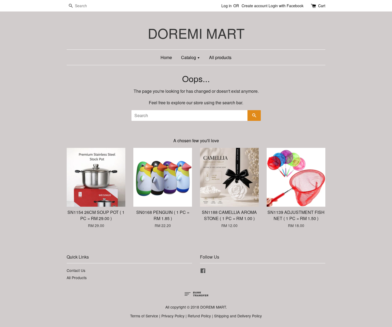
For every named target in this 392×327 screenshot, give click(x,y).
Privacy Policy (173, 315)
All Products (77, 277)
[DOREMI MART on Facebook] (203, 271)
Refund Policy (199, 315)
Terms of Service (144, 315)
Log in (226, 5)
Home (166, 57)
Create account (254, 5)
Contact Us (76, 270)
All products (220, 57)
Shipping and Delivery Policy (238, 315)
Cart (321, 5)
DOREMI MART (196, 33)
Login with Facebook (286, 5)
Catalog (189, 57)
